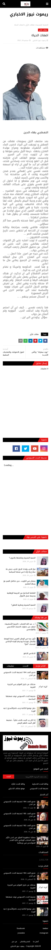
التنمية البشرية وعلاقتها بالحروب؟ (22, 558)
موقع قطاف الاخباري (16, 788)
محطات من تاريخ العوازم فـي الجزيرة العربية (21, 686)
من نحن (14, 941)
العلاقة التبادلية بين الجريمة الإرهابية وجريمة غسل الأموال (21, 594)
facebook (21, 928)
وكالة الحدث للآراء (18, 784)
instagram (44, 933)
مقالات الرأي (30, 24)
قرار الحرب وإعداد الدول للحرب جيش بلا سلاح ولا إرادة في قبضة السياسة (20, 570)
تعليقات (10, 666)
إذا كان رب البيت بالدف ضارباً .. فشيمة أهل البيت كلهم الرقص (20, 721)
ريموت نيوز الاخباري (29, 14)
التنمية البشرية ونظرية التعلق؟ (23, 605)
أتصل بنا (36, 941)
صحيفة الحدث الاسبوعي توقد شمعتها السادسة (20, 697)
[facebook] (16, 448)
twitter (45, 928)
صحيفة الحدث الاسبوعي (39, 788)
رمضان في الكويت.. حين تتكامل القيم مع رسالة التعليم (19, 582)
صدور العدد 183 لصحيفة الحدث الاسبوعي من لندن (19, 815)
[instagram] (44, 448)
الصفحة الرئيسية (42, 24)
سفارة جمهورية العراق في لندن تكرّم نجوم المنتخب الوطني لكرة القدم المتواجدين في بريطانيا (20, 840)
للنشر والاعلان (25, 941)
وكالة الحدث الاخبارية (40, 784)
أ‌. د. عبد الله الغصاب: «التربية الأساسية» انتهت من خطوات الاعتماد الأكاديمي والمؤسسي (20, 626)
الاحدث (25, 666)
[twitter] (25, 448)
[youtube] (34, 448)
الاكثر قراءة (40, 666)
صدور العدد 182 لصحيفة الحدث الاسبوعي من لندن (19, 827)
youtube (21, 933)
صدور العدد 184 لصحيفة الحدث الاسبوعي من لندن (19, 674)
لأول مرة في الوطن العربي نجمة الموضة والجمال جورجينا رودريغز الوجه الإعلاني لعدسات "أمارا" (19, 641)
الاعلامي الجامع (29, 653)
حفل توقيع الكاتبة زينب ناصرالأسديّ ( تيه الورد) (19, 709)
